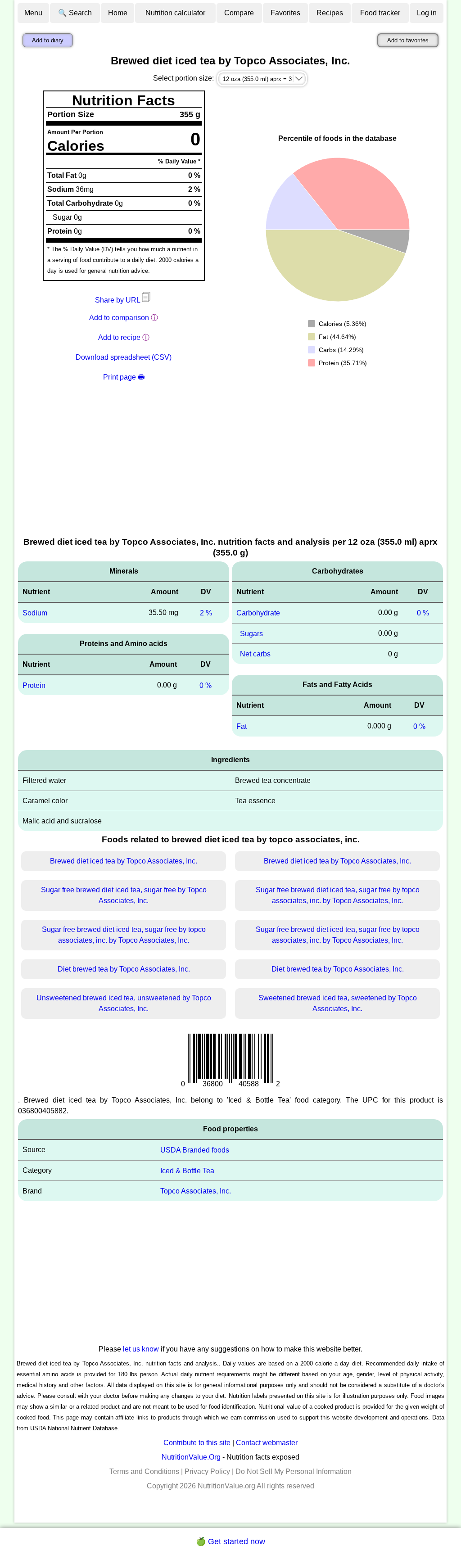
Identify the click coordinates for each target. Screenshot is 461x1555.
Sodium (35, 613)
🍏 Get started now (230, 1541)
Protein (34, 685)
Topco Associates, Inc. (195, 1191)
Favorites (285, 13)
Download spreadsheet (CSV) (124, 357)
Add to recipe (119, 337)
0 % (205, 685)
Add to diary (47, 40)
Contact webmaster (267, 1443)
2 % (206, 613)
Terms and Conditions (144, 1471)
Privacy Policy (207, 1471)
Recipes (329, 13)
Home (117, 13)
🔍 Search (75, 13)
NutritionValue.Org (191, 1457)
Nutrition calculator (175, 13)
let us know (141, 1349)
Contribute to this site (196, 1443)
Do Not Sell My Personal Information (293, 1471)
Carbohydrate (258, 613)
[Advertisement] (230, 468)
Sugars (251, 633)
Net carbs (255, 654)
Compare (239, 13)
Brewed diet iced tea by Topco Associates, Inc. (123, 861)
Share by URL (118, 300)
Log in (427, 13)
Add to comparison (119, 317)
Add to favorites (408, 40)
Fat (241, 726)
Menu (33, 13)
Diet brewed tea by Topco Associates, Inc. (124, 969)
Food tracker (380, 13)
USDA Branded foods (194, 1150)
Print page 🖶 (124, 377)
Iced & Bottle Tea (187, 1170)
